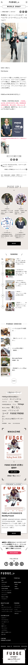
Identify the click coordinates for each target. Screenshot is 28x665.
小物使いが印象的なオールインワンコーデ (14, 169)
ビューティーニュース (6, 607)
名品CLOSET (4, 582)
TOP (2, 175)
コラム (2, 624)
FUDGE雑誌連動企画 (6, 404)
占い (3, 416)
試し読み (14, 472)
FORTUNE (3, 638)
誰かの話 (3, 634)
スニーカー (11, 401)
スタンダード (4, 594)
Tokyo (16, 402)
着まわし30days (6, 407)
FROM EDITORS (16, 646)
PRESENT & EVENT (6, 640)
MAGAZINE (3, 646)
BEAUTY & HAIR (5, 603)
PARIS (16, 586)
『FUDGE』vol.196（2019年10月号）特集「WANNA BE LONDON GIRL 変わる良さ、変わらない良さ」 (13, 104)
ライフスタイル (4, 620)
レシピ (16, 609)
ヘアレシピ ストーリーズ (6, 609)
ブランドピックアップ (6, 590)
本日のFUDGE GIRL (16, 423)
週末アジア (3, 626)
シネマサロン (4, 630)
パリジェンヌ (13, 410)
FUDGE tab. (17, 578)
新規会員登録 (14, 553)
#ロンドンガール (10, 156)
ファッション (17, 605)
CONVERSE (4, 410)
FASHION (3, 578)
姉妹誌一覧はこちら (13, 476)
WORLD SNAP (7, 175)
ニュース (3, 584)
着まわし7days (4, 597)
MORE (14, 533)
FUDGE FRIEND (17, 413)
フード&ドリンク (5, 622)
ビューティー (17, 607)
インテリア (5, 399)
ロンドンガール (15, 399)
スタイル (4, 402)
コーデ (5, 413)
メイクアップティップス (6, 611)
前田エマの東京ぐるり (6, 632)
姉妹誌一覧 (9, 646)
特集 (2, 580)
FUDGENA (4, 423)
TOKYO (16, 584)
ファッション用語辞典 (6, 592)
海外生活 (16, 613)
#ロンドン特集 (18, 156)
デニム (14, 404)
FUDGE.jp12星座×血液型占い (10, 397)
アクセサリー (4, 599)
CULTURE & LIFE (5, 615)
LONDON (13, 175)
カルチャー (3, 618)
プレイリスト (4, 628)
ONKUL (9, 423)
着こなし (15, 407)
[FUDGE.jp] (14, 2)
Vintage (21, 404)
